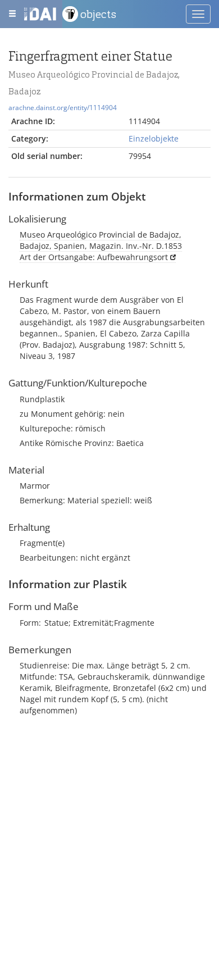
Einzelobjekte (154, 138)
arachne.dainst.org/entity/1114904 (62, 107)
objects (98, 14)
